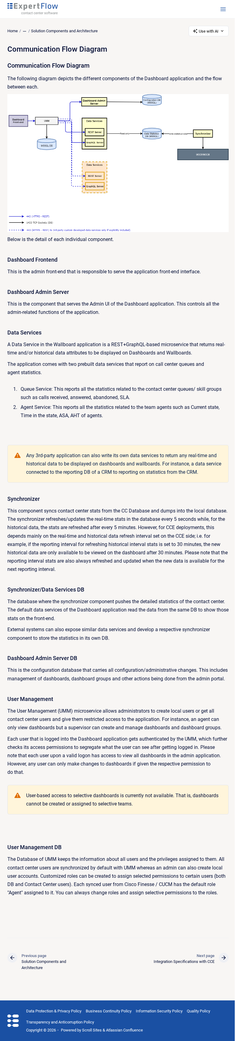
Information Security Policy (159, 1011)
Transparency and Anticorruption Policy (60, 1022)
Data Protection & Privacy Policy (53, 1011)
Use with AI (208, 31)
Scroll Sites (92, 1030)
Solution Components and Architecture (64, 31)
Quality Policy (198, 1011)
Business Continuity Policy (109, 1011)
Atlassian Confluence (124, 1030)
